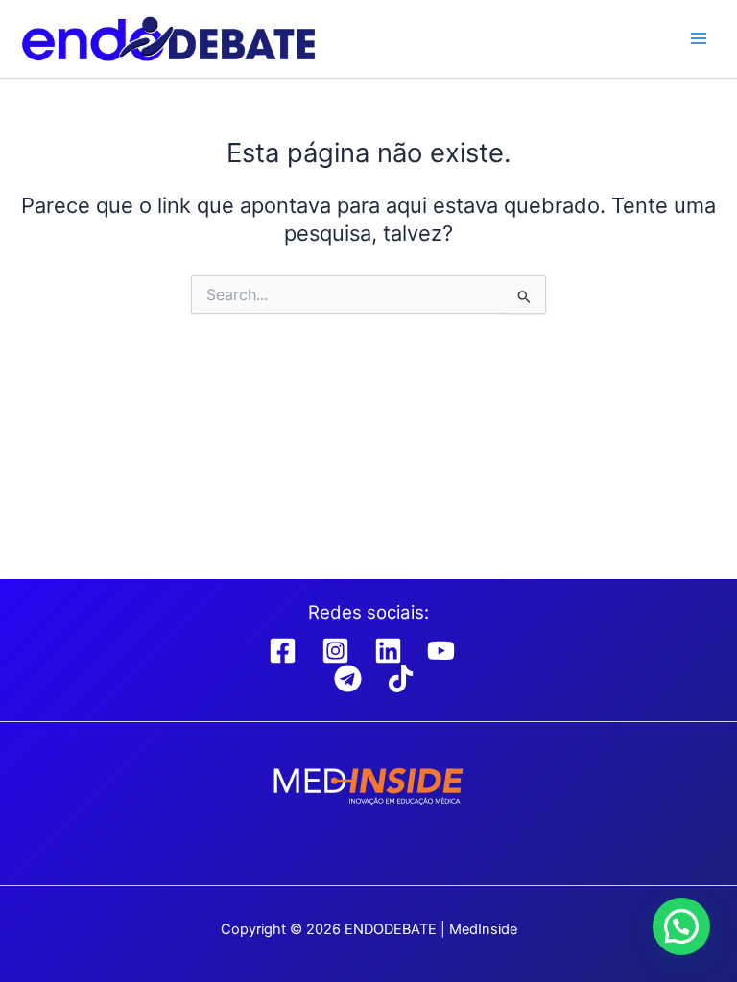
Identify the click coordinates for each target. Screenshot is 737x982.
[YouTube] (441, 651)
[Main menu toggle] (698, 38)
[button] (681, 926)
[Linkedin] (388, 651)
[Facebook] (283, 651)
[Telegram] (348, 678)
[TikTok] (401, 678)
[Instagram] (335, 651)
